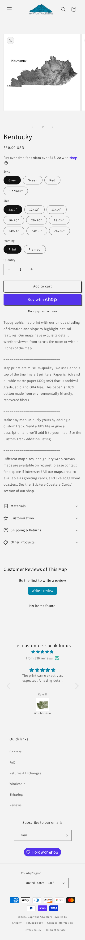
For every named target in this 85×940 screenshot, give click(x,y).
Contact (15, 752)
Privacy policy (32, 929)
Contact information (60, 922)
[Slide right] (53, 127)
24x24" (13, 231)
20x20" (36, 220)
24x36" (59, 231)
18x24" (59, 220)
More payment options (42, 311)
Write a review (42, 590)
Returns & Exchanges (25, 773)
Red (52, 180)
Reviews (15, 805)
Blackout (15, 191)
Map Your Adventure (40, 916)
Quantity (9, 260)
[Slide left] (32, 127)
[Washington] (42, 704)
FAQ (12, 762)
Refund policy (34, 922)
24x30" (36, 231)
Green (33, 180)
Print (12, 249)
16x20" (13, 220)
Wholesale (17, 784)
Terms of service (56, 929)
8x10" (12, 209)
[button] (9, 9)
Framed (35, 249)
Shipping (16, 794)
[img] (42, 652)
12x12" (34, 209)
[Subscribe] (66, 835)
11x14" (56, 209)
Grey (12, 180)
